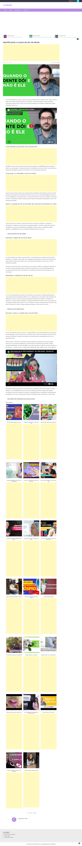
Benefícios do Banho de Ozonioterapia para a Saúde (42, 37)
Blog (11, 10)
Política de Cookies (8, 837)
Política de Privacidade (9, 834)
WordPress (35, 844)
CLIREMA (7, 5)
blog (10, 62)
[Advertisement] (41, 21)
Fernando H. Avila (22, 818)
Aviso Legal (7, 836)
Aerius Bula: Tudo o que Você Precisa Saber (15, 37)
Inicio (6, 10)
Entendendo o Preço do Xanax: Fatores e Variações (67, 37)
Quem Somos (18, 10)
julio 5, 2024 (6, 62)
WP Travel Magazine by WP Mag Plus (47, 844)
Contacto (25, 10)
